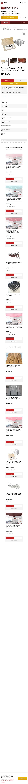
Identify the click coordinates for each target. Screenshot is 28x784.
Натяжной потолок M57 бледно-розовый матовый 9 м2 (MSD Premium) (13, 167)
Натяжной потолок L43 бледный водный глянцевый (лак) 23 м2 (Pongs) (13, 199)
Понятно (22, 778)
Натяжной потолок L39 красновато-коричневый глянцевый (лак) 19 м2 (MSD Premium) (12, 232)
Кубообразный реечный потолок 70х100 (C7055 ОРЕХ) (13, 263)
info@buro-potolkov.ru (6, 15)
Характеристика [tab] (5, 97)
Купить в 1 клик (14, 83)
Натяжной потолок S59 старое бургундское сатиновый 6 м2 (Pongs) (13, 526)
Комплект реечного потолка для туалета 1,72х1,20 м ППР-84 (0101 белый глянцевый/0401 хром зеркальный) (13, 399)
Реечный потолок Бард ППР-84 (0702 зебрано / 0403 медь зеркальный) (13, 367)
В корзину (7, 80)
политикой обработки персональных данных (7, 780)
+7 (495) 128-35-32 (8, 11)
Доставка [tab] (4, 139)
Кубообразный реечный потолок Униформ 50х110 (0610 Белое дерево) (13, 462)
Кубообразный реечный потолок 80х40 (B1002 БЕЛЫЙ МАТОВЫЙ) (13, 494)
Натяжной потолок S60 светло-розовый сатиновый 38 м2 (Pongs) (14, 326)
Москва (25, 2)
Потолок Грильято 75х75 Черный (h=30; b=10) (13, 294)
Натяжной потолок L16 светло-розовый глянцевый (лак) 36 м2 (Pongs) (13, 430)
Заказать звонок (10, 17)
